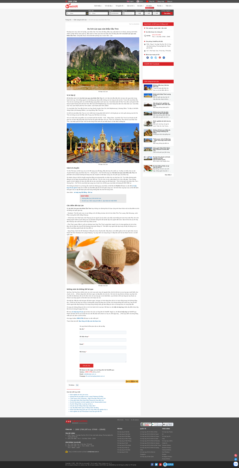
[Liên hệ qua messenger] (235, 460)
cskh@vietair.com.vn (90, 374)
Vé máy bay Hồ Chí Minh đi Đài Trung (150, 445)
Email (82, 344)
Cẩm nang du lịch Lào (151, 81)
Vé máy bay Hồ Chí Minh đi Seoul (149, 434)
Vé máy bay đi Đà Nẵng (123, 436)
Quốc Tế (143, 428)
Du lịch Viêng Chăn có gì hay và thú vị (81, 404)
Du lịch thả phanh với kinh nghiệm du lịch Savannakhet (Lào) (87, 402)
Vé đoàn (149, 6)
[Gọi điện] (235, 456)
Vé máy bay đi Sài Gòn (123, 434)
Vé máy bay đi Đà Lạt (123, 447)
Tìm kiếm (167, 13)
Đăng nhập (161, 1)
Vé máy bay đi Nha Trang (124, 438)
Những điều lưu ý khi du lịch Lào (91, 198)
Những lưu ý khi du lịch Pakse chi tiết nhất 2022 (160, 112)
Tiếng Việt (151, 1)
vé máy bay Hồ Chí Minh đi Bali (148, 432)
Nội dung (83, 351)
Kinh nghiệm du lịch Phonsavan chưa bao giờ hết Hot (85, 411)
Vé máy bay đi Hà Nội (123, 432)
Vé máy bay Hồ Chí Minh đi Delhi (149, 438)
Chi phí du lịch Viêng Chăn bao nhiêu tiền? (82, 406)
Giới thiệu (97, 6)
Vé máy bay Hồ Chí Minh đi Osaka (149, 436)
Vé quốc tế (119, 6)
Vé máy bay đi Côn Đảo (123, 450)
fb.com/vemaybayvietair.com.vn (95, 376)
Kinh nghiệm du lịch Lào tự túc (78, 394)
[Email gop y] (164, 58)
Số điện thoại (84, 336)
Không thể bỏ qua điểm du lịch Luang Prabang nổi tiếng (86, 396)
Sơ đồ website (135, 420)
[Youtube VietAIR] (160, 58)
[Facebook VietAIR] (147, 58)
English (131, 1)
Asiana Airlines (166, 458)
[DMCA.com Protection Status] (132, 381)
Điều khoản (120, 420)
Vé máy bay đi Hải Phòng (124, 441)
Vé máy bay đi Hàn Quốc (147, 456)
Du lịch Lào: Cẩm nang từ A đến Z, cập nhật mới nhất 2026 (99, 200)
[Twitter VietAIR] (152, 58)
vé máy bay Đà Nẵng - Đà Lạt (83, 192)
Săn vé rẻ (130, 6)
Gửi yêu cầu (86, 365)
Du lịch (139, 6)
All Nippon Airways (167, 456)
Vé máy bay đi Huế (122, 443)
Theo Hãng (166, 428)
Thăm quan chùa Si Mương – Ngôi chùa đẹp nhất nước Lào (87, 398)
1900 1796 (88, 372)
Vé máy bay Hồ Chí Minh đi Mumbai (150, 441)
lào (77, 385)
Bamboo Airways (166, 447)
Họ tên (82, 329)
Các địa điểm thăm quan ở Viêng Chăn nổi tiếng (84, 407)
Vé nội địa (108, 6)
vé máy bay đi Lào (78, 311)
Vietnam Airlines (166, 445)
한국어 (141, 1)
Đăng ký (169, 1)
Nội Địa (119, 428)
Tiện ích (168, 6)
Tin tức (159, 6)
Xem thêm (168, 175)
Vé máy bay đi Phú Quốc (124, 445)
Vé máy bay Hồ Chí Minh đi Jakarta (149, 443)
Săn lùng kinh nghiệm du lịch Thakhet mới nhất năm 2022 (161, 104)
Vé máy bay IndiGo (167, 441)
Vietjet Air (164, 443)
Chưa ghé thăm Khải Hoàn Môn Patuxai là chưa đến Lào (86, 400)
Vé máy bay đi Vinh (122, 452)
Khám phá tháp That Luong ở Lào (162, 94)
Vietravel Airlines (166, 450)
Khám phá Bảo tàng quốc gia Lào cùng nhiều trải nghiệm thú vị (88, 409)
